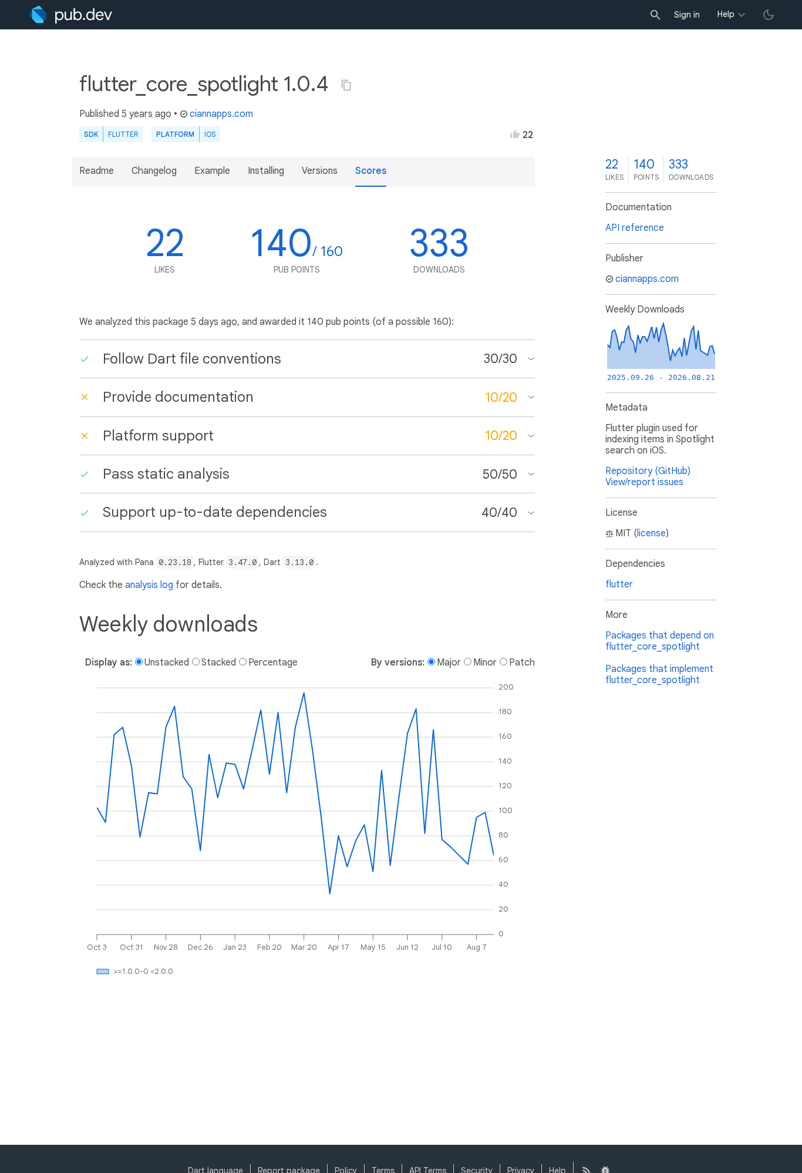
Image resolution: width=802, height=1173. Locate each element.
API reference (634, 228)
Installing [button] (266, 171)
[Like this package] (515, 134)
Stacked (218, 662)
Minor (485, 662)
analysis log (149, 585)
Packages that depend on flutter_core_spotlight (659, 641)
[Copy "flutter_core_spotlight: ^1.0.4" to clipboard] (346, 85)
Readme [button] (96, 171)
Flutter (123, 134)
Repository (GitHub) (647, 471)
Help (725, 14)
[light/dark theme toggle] (768, 15)
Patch (522, 662)
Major (449, 662)
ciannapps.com (221, 114)
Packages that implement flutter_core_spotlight (659, 674)
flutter (619, 584)
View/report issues (644, 482)
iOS (209, 134)
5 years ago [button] (146, 114)
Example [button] (212, 171)
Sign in (687, 14)
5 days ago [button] (214, 322)
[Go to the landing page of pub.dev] (70, 14)
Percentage (273, 662)
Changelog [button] (154, 171)
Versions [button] (320, 171)
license (651, 533)
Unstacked (166, 662)
